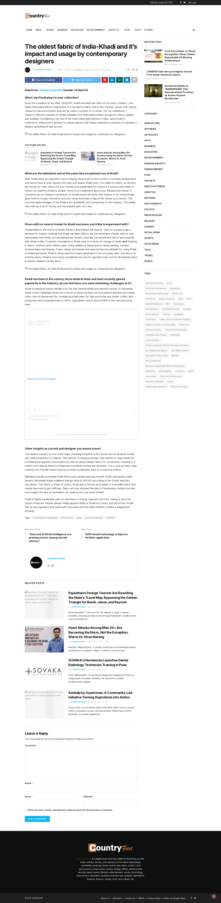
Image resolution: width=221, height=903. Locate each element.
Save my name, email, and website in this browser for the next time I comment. (70, 810)
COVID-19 (150, 299)
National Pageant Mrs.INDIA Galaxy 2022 (165, 366)
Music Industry (153, 361)
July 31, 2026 (95, 669)
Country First (43, 69)
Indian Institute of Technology (160, 325)
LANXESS (175, 335)
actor (169, 283)
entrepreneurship (171, 309)
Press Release (153, 215)
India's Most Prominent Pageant (175, 319)
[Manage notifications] (214, 896)
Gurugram (178, 314)
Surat (170, 381)
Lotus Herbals (152, 340)
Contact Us (50, 2)
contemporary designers (45, 518)
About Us (29, 2)
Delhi (189, 299)
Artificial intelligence (156, 288)
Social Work (152, 232)
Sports (148, 238)
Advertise (39, 2)
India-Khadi (67, 518)
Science (149, 226)
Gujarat (166, 314)
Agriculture (152, 123)
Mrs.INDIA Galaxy (180, 350)
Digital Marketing (154, 304)
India (38, 30)
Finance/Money (153, 169)
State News (151, 244)
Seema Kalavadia (51, 90)
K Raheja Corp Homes (156, 335)
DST (168, 304)
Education (77, 30)
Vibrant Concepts (179, 387)
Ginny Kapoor (152, 314)
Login (193, 2)
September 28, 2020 (157, 79)
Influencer (184, 325)
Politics (149, 209)
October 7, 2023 (173, 102)
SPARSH (110, 518)
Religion (149, 221)
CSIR (180, 299)
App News (150, 129)
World (50, 30)
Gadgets (149, 180)
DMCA (59, 2)
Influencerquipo (153, 330)
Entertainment (96, 30)
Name (29, 783)
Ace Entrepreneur (154, 283)
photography (165, 371)
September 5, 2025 (174, 64)
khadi (79, 518)
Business (62, 30)
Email (29, 796)
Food (147, 175)
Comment (31, 745)
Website (87, 796)
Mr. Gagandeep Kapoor (157, 350)
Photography (153, 203)
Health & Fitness (154, 186)
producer (179, 371)
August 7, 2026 (105, 165)
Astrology (151, 134)
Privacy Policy (70, 2)
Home (29, 30)
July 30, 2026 (95, 702)
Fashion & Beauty (155, 163)
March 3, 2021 (64, 69)
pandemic (150, 371)
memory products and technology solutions (167, 345)
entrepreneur (152, 309)
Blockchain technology (157, 293)
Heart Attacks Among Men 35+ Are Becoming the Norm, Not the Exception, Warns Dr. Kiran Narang (98, 632)
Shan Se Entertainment (171, 376)
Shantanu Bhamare (155, 381)
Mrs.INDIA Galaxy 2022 (157, 356)
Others (148, 30)
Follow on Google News (88, 2)
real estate (151, 376)
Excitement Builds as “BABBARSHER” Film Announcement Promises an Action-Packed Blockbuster (179, 92)
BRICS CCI (177, 293)
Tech (127, 30)
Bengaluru (175, 288)
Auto (138, 30)
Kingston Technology (175, 330)
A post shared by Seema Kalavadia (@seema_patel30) (81, 434)
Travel (148, 255)
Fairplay (187, 309)
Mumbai (175, 356)
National (150, 198)
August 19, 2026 (49, 165)
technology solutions (156, 387)
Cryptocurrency (166, 299)
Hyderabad (151, 319)
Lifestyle (113, 30)
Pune (190, 371)
